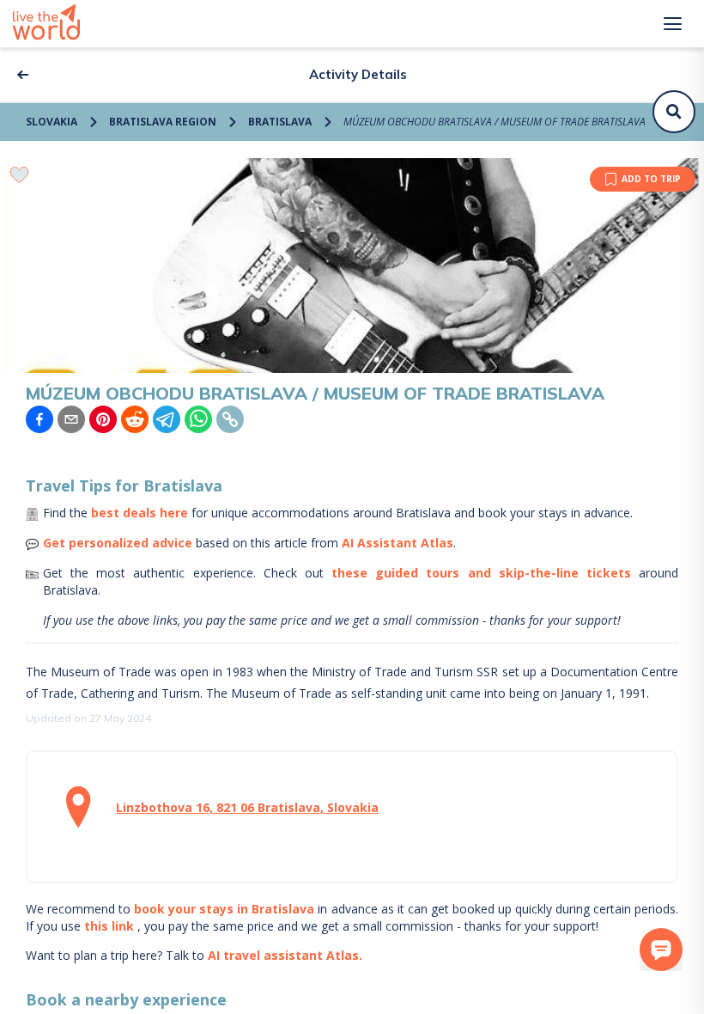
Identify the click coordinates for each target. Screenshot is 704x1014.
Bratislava (280, 121)
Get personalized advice (117, 542)
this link (109, 926)
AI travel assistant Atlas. (285, 955)
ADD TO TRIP (651, 179)
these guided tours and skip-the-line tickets (481, 573)
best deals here (139, 512)
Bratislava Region (162, 121)
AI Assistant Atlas (397, 542)
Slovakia (51, 121)
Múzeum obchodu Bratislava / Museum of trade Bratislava (494, 121)
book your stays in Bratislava (224, 909)
